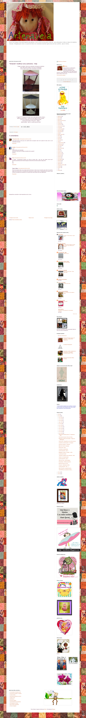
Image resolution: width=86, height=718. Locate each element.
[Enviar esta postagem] (22, 126)
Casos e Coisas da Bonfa (63, 291)
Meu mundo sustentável (14, 704)
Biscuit (59, 117)
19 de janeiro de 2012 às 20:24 (21, 147)
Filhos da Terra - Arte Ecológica (64, 460)
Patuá (59, 149)
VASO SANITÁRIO (67, 262)
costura (59, 166)
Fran (13, 157)
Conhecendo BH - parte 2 (63, 458)
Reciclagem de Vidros (14, 703)
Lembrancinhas (60, 142)
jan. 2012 (61, 433)
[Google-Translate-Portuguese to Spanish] (68, 80)
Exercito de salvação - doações (16, 693)
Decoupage (60, 131)
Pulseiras (59, 156)
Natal (59, 146)
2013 (59, 414)
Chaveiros (60, 124)
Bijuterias (59, 116)
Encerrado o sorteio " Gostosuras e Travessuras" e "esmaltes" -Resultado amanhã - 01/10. (69, 352)
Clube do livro (60, 126)
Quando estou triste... (67, 283)
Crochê (59, 127)
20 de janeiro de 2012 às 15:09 (24, 168)
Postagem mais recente (13, 217)
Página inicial (31, 217)
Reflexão (59, 160)
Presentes (59, 155)
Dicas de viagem (13, 700)
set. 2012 (60, 420)
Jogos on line (12, 697)
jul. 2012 (60, 423)
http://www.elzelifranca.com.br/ (15, 696)
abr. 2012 (61, 428)
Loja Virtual (60, 145)
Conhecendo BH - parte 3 (63, 450)
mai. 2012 (61, 426)
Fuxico (59, 138)
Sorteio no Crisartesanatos (64, 457)
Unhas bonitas (12, 694)
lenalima (14, 147)
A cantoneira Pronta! (62, 453)
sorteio (59, 170)
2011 (59, 472)
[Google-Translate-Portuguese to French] (61, 80)
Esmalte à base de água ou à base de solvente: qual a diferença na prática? (69, 245)
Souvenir (59, 162)
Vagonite (59, 163)
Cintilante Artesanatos (62, 279)
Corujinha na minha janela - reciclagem (66, 442)
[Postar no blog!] (25, 126)
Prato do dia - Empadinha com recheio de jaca (67, 441)
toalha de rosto (66, 253)
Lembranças (60, 144)
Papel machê (60, 148)
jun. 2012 (61, 425)
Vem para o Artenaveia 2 (62, 335)
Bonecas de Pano (61, 120)
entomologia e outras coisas (63, 261)
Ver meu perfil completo (61, 75)
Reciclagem (16, 132)
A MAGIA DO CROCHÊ (62, 270)
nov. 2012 (61, 417)
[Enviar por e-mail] (24, 126)
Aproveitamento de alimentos (15, 701)
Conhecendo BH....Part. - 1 (64, 466)
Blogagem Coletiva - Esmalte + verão (65, 452)
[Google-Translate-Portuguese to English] (70, 80)
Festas (59, 137)
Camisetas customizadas (63, 449)
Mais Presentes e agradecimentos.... (65, 468)
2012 (59, 415)
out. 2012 (61, 418)
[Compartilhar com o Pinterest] (29, 126)
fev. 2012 (60, 431)
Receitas (59, 157)
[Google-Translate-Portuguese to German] (63, 80)
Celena (15, 126)
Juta (58, 141)
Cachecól (59, 123)
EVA (58, 133)
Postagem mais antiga (48, 217)
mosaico (59, 167)
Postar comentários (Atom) (17, 219)
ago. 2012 (61, 422)
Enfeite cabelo (60, 134)
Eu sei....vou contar (61, 282)
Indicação (59, 139)
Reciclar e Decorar (61, 243)
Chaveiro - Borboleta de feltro (64, 465)
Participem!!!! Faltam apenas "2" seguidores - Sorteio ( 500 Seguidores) (69, 339)
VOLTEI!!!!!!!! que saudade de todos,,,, (65, 469)
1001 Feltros (60, 234)
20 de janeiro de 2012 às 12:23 (20, 157)
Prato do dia (60, 153)
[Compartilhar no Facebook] (27, 126)
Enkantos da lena (61, 300)
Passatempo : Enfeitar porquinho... (65, 461)
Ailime (45, 709)
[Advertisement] (31, 206)
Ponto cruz (60, 152)
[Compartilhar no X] (26, 126)
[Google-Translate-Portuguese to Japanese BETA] (66, 80)
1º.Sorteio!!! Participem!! (67, 344)
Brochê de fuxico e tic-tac (63, 463)
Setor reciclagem (13, 705)
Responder (14, 143)
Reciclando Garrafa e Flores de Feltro (65, 437)
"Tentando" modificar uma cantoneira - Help (67, 455)
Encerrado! (65, 301)
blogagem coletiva (61, 164)
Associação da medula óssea (15, 692)
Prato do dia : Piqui (62, 447)
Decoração (60, 130)
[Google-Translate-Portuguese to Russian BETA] (72, 80)
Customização (60, 128)
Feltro (59, 135)
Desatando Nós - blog (62, 252)
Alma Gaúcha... (61, 309)
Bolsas (59, 119)
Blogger (53, 709)
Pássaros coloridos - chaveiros (64, 444)
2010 (59, 473)
